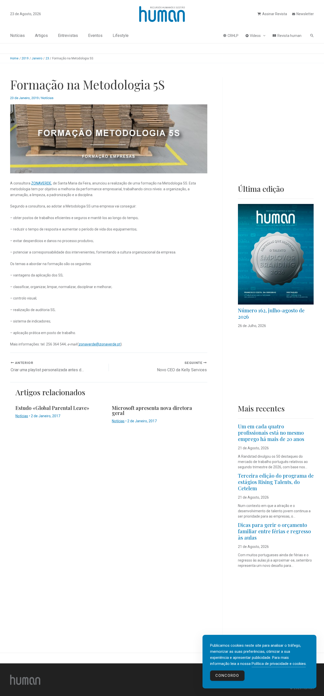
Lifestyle (121, 35)
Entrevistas (68, 35)
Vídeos (255, 36)
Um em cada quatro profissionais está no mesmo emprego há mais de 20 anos (271, 432)
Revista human (289, 36)
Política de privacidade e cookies (279, 663)
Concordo (227, 675)
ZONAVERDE (41, 183)
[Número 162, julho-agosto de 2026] (276, 254)
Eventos (95, 35)
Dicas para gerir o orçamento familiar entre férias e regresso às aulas (274, 531)
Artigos (41, 35)
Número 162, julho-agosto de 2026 (271, 313)
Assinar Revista (274, 14)
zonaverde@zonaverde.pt (99, 344)
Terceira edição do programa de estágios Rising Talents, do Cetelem (276, 482)
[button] (263, 35)
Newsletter (305, 14)
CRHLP (233, 36)
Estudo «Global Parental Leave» (52, 407)
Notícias (17, 35)
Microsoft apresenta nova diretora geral (152, 410)
